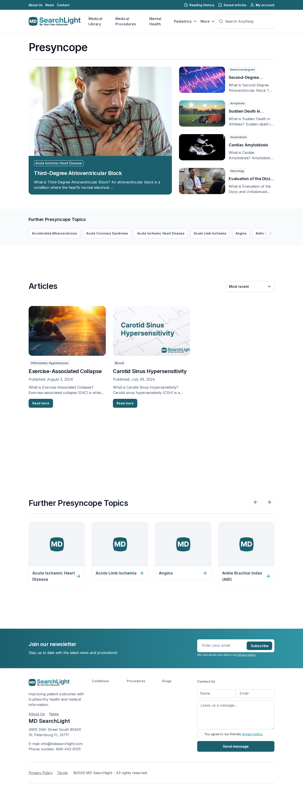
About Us (36, 5)
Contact (63, 5)
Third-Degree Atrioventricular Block (78, 173)
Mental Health (155, 21)
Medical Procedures (125, 21)
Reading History (201, 5)
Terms (62, 773)
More (205, 21)
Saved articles (235, 5)
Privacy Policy (41, 773)
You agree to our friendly (233, 734)
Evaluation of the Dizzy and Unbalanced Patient (251, 179)
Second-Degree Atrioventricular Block (249, 78)
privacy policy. (246, 654)
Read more (40, 403)
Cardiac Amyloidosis (248, 145)
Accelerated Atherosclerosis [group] (54, 233)
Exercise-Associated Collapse (65, 371)
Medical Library (95, 21)
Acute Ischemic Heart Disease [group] (161, 233)
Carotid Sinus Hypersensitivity (150, 371)
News (49, 5)
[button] (270, 233)
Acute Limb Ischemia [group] (210, 233)
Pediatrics (183, 21)
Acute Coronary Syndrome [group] (107, 233)
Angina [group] (241, 233)
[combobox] (251, 21)
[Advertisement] (109, 255)
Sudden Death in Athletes (244, 111)
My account (265, 5)
